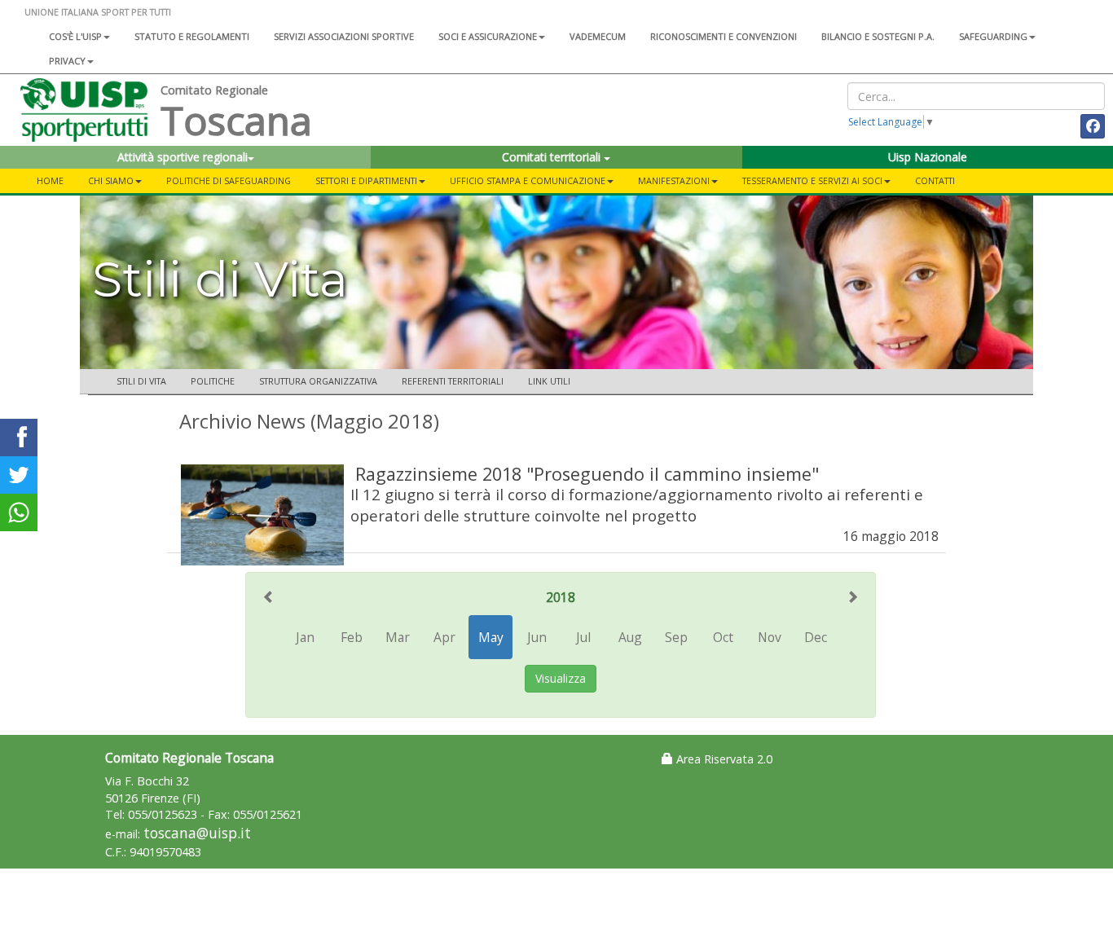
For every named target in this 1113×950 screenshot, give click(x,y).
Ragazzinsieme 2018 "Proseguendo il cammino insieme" (587, 474)
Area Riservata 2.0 (722, 759)
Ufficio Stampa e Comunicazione (527, 180)
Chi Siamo (111, 180)
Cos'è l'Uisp (75, 36)
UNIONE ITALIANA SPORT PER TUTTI (97, 12)
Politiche (213, 381)
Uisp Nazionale (927, 157)
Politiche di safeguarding (228, 180)
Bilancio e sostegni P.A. (878, 36)
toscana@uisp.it (197, 833)
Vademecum (598, 36)
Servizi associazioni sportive (344, 36)
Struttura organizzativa (318, 381)
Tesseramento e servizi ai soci (812, 180)
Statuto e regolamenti (191, 36)
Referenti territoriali (453, 381)
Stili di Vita (141, 381)
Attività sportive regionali (182, 157)
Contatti (935, 180)
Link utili (549, 381)
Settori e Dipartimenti (366, 180)
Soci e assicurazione (487, 36)
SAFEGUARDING (993, 36)
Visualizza (560, 678)
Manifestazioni (674, 180)
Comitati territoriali (553, 157)
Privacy (67, 61)
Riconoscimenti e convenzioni (723, 36)
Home (50, 180)
